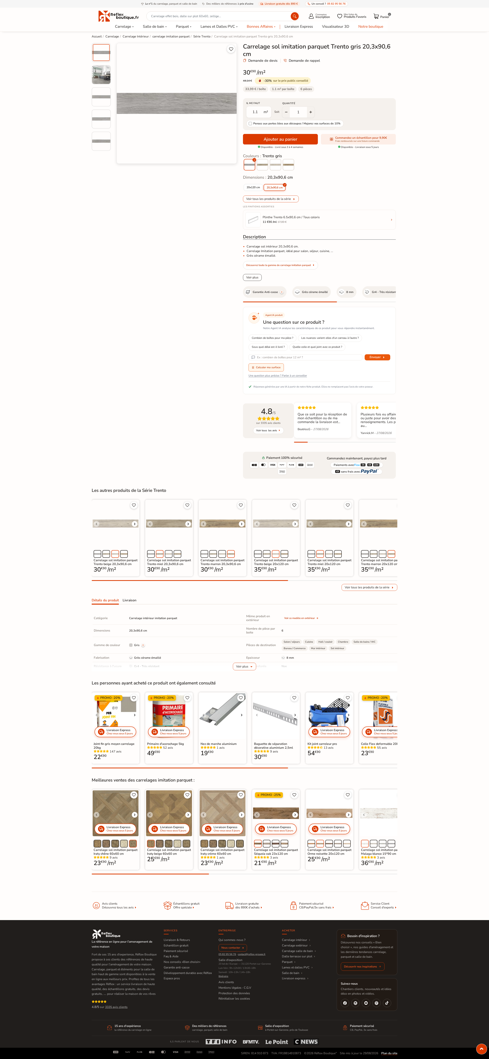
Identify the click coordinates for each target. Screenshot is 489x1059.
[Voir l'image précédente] (96, 524)
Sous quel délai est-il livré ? (268, 347)
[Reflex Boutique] (119, 16)
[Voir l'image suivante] (135, 524)
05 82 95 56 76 (227, 954)
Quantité (288, 103)
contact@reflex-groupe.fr (252, 954)
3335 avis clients (116, 1007)
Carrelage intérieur (294, 940)
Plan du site (389, 1053)
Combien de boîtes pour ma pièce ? (272, 338)
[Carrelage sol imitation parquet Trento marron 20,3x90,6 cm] (288, 164)
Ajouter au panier (280, 139)
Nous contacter (230, 948)
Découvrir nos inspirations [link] (360, 966)
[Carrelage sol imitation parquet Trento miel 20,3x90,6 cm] (262, 164)
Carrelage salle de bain (297, 951)
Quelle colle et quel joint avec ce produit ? (317, 347)
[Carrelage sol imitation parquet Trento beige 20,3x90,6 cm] (275, 164)
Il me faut (253, 103)
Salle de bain (153, 26)
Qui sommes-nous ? (232, 940)
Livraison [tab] (129, 600)
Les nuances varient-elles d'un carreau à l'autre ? (330, 338)
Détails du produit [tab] (105, 600)
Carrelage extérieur (295, 945)
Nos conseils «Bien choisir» (182, 962)
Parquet (182, 26)
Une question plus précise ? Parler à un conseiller (278, 375)
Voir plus (252, 277)
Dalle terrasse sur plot (297, 956)
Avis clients (226, 982)
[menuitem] (101, 52)
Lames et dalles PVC (296, 967)
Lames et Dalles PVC (218, 26)
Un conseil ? (329, 4)
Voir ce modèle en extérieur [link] (299, 618)
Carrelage (123, 26)
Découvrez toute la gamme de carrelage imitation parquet (278, 265)
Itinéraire (223, 976)
